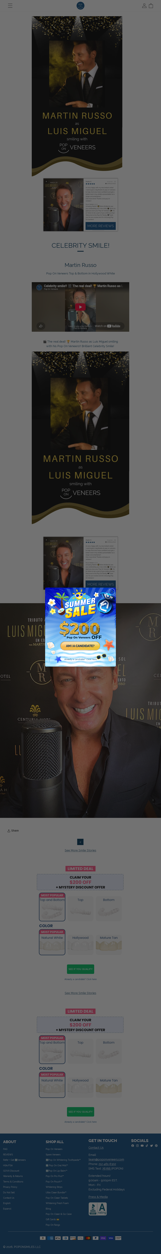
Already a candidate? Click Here (80, 659)
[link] (80, 623)
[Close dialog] (112, 591)
